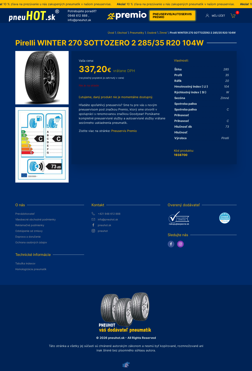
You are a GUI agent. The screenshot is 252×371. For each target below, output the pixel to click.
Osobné (151, 32)
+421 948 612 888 (109, 213)
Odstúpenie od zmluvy (29, 230)
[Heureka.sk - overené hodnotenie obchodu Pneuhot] (224, 218)
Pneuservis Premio (124, 131)
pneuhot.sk (104, 225)
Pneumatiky (137, 32)
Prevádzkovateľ (24, 213)
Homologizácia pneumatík (30, 269)
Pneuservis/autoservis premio (172, 15)
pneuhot (103, 230)
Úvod (111, 32)
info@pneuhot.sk (79, 20)
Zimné (163, 32)
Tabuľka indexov (25, 263)
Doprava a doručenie (28, 236)
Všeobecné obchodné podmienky (35, 219)
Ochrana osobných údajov (31, 242)
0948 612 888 (77, 15)
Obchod (122, 32)
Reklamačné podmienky (29, 225)
